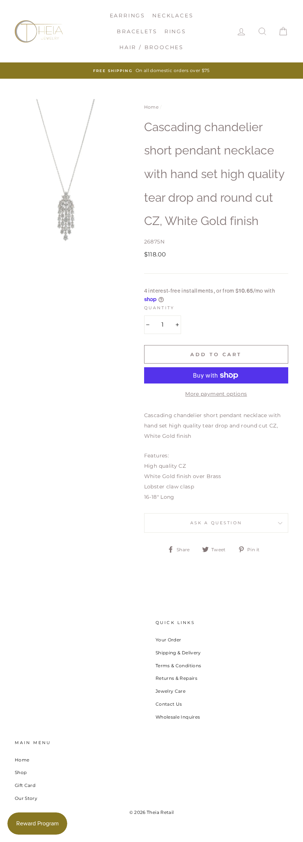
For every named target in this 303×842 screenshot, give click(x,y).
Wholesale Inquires (178, 717)
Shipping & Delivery (178, 652)
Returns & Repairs (176, 678)
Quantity (159, 308)
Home (151, 107)
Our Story (26, 798)
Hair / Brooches (151, 47)
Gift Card (25, 785)
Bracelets (137, 31)
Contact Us (169, 704)
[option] (151, 70)
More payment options (216, 394)
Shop (21, 772)
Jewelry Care (170, 691)
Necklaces (172, 15)
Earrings (127, 15)
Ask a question (216, 523)
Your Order (168, 639)
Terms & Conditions (178, 665)
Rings (175, 31)
